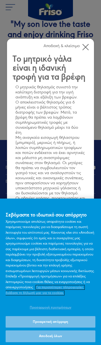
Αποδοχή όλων (50, 336)
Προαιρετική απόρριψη (50, 322)
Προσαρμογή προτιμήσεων (50, 307)
